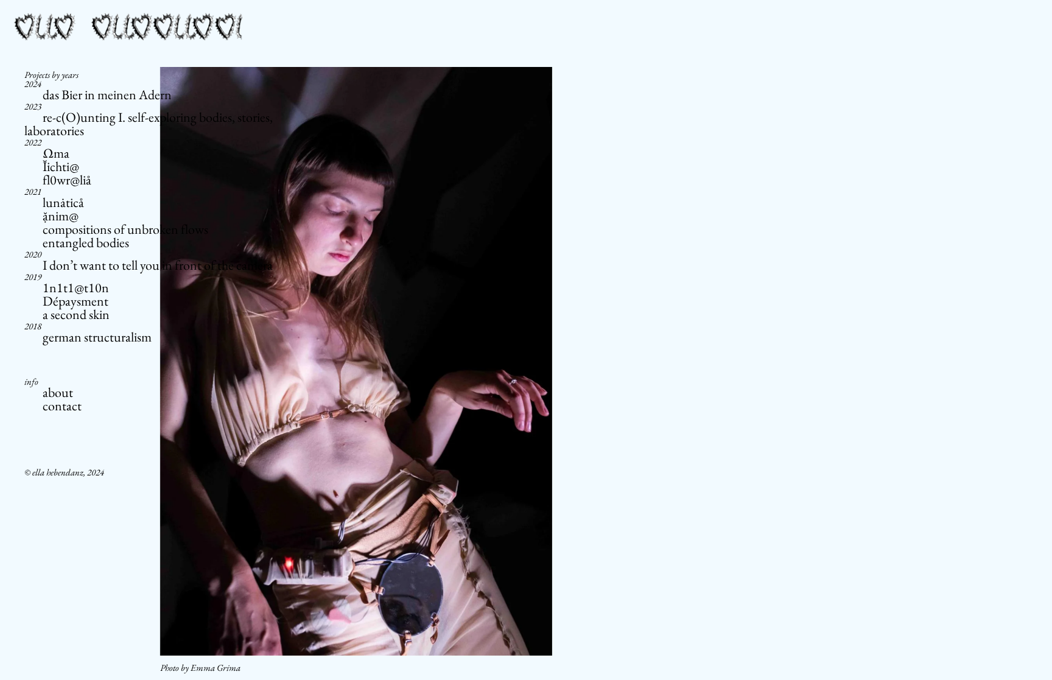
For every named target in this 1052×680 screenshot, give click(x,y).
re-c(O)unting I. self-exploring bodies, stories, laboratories (148, 123)
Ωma (56, 153)
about (58, 392)
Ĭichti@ (61, 166)
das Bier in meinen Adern (107, 94)
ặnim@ (61, 216)
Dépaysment (75, 301)
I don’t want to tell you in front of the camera (158, 265)
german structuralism (97, 337)
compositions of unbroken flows (125, 229)
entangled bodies (86, 242)
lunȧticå (63, 202)
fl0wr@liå (67, 180)
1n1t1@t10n (76, 287)
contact (62, 406)
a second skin (76, 314)
